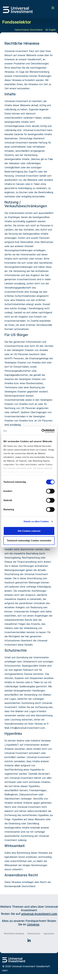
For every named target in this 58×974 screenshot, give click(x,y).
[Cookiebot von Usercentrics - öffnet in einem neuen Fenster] (42, 431)
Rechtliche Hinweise (14, 933)
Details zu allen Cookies (36, 521)
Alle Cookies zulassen (29, 531)
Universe (33, 924)
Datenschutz (34, 933)
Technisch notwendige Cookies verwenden (29, 540)
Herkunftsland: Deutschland (28, 29)
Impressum (49, 933)
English (52, 29)
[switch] (50, 491)
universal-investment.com (39, 914)
